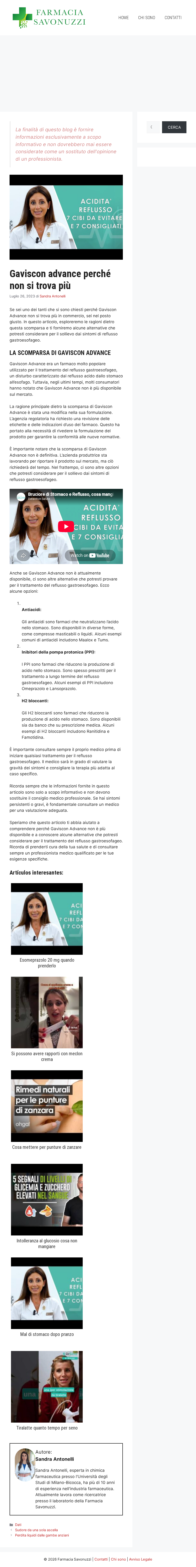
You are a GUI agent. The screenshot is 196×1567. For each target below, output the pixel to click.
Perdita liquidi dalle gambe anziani (42, 1535)
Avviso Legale (140, 1559)
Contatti (173, 17)
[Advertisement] (98, 71)
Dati (18, 1525)
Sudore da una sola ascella (36, 1530)
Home (124, 17)
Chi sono (146, 17)
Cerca (174, 127)
